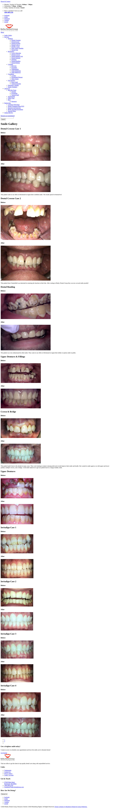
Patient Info (7, 103)
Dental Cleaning (16, 40)
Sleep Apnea (15, 79)
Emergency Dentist (13, 85)
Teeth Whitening (16, 71)
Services (6, 37)
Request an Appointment (8, 116)
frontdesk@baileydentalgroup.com (14, 787)
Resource (14, 101)
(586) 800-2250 (8, 785)
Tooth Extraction (16, 83)
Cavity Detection (16, 53)
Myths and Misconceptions (15, 109)
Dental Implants (15, 58)
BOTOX (13, 66)
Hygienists (14, 93)
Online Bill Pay (8, 112)
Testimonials (11, 96)
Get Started (4, 753)
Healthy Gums (15, 46)
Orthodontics (15, 69)
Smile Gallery (8, 35)
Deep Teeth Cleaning (17, 48)
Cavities (13, 75)
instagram (7, 18)
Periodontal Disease (17, 77)
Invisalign (14, 67)
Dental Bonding (15, 61)
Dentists (13, 92)
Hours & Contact (5, 1)
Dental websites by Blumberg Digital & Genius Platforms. (71, 806)
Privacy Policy (8, 773)
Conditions (11, 74)
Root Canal (14, 82)
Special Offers (12, 111)
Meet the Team (12, 90)
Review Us (4, 794)
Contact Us (7, 772)
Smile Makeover (16, 72)
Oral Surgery (11, 80)
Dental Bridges (15, 63)
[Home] (9, 31)
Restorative (11, 51)
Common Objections (14, 104)
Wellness (10, 38)
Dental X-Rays (15, 45)
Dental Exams (15, 42)
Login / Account (8, 775)
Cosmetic (10, 64)
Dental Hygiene (15, 43)
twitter (6, 17)
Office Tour (11, 98)
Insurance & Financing (14, 108)
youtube (6, 20)
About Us (7, 88)
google (6, 22)
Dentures (13, 59)
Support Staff (15, 95)
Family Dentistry (12, 87)
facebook (6, 15)
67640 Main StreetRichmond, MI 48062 (10, 783)
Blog (9, 100)
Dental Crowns (15, 54)
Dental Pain (14, 50)
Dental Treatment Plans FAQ (16, 106)
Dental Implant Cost (17, 56)
